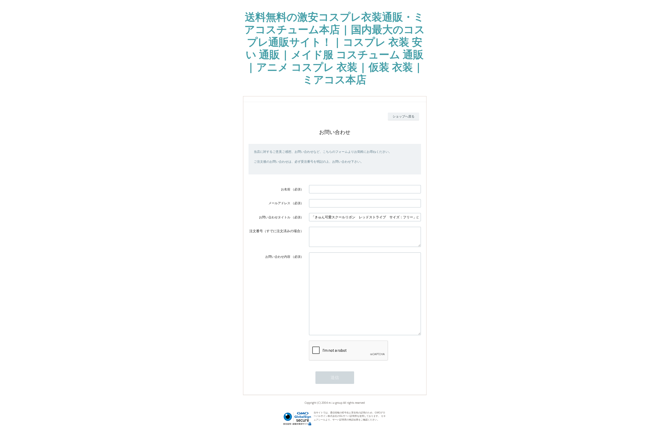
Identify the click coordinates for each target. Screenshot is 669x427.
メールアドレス (279, 203)
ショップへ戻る (403, 116)
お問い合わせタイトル (274, 217)
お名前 (285, 189)
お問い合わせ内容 (277, 256)
